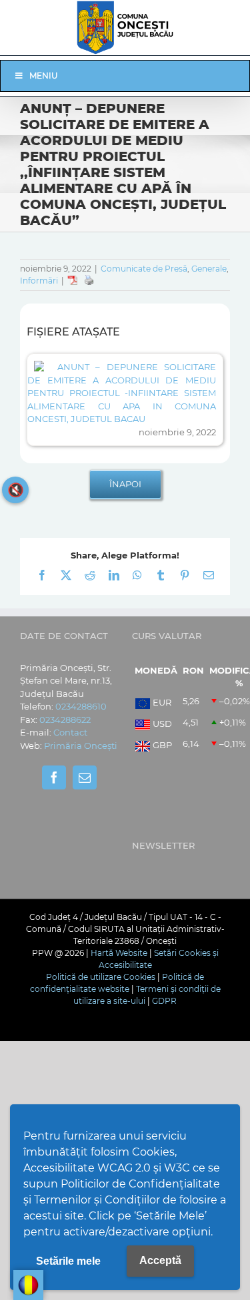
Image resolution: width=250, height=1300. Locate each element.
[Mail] (85, 777)
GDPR (164, 1001)
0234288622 (65, 719)
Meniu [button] (43, 76)
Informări (39, 281)
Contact (70, 732)
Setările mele (68, 1261)
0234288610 (81, 706)
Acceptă (160, 1260)
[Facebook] (54, 777)
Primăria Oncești (80, 745)
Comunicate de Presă (144, 269)
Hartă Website (119, 953)
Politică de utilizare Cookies (100, 977)
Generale (209, 269)
